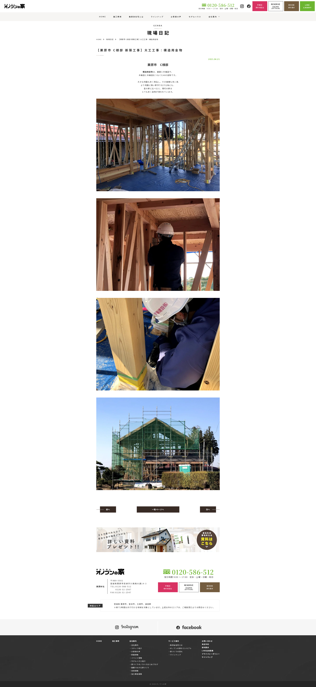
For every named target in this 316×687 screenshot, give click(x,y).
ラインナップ (175, 655)
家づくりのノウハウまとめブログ (144, 664)
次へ (208, 509)
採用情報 (134, 671)
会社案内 (134, 645)
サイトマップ (207, 657)
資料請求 (205, 647)
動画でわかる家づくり (140, 667)
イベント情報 (136, 658)
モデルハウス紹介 (138, 661)
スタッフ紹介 (136, 648)
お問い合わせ (207, 641)
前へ (108, 509)
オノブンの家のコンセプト (181, 648)
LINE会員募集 (207, 650)
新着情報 (134, 655)
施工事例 (115, 641)
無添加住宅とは (176, 645)
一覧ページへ (158, 509)
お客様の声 (135, 651)
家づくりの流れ (176, 651)
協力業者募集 (136, 674)
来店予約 (205, 644)
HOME (99, 641)
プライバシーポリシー (211, 654)
